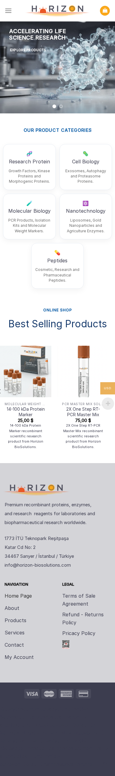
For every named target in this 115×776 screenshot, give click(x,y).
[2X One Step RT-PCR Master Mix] (83, 371)
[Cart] (105, 11)
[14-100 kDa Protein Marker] (26, 371)
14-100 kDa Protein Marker (26, 412)
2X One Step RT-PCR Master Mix (83, 412)
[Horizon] (57, 10)
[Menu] (8, 10)
